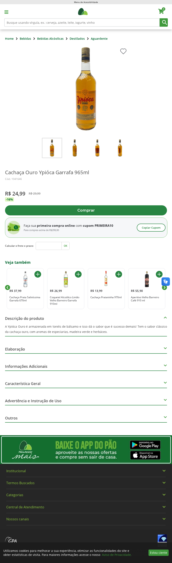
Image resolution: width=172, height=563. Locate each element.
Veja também (18, 262)
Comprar (86, 210)
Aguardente (99, 39)
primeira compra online (56, 225)
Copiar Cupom (151, 227)
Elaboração (15, 349)
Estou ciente (158, 553)
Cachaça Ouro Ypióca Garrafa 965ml (47, 172)
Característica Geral (22, 383)
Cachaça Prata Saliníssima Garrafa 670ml (24, 299)
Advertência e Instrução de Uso (33, 400)
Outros (11, 418)
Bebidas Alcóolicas (50, 39)
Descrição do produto (24, 318)
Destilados (77, 39)
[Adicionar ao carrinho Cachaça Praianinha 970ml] (118, 274)
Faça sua (30, 225)
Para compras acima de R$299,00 (41, 230)
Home (9, 39)
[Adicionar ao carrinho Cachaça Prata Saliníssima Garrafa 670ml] (37, 274)
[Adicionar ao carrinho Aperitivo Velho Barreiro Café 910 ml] (159, 274)
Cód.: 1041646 (13, 179)
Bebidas (25, 39)
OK (65, 246)
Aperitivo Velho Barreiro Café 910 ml (145, 299)
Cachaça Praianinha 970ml (106, 297)
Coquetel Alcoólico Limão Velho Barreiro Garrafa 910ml (64, 301)
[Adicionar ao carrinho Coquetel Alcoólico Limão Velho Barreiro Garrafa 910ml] (78, 274)
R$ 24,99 (15, 193)
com (79, 225)
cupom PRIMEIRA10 (98, 225)
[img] (86, 449)
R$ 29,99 (34, 193)
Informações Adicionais (26, 366)
